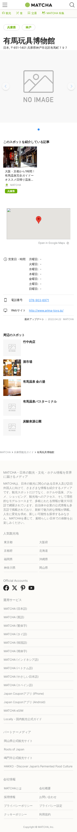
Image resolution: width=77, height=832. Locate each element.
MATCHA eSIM (13, 710)
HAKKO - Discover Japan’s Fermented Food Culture (38, 766)
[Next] (71, 86)
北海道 (43, 550)
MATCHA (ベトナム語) (18, 668)
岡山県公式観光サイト (18, 741)
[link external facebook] (7, 589)
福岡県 (8, 559)
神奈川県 (9, 567)
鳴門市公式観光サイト (18, 757)
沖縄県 (43, 559)
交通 (34, 13)
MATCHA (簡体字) (15, 651)
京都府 (8, 550)
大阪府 (43, 542)
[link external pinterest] (24, 589)
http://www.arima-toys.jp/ (46, 310)
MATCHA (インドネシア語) (21, 659)
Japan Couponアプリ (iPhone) (24, 693)
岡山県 (43, 567)
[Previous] (5, 86)
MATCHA (15, 185)
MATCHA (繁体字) (15, 625)
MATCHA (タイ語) (15, 634)
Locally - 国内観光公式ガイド (23, 719)
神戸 (28, 27)
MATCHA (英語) (14, 617)
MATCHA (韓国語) (15, 642)
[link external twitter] (15, 589)
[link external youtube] (32, 589)
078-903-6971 (39, 300)
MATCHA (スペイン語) (18, 685)
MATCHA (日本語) (15, 608)
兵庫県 (11, 27)
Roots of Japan (14, 749)
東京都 (8, 542)
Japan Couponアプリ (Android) (24, 702)
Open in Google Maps (51, 242)
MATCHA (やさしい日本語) (21, 676)
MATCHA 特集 (55, 13)
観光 (8, 13)
